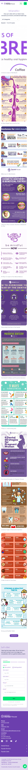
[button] (14, 745)
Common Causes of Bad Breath (9, 72)
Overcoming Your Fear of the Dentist (10, 327)
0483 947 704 (5, 727)
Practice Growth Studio (14, 767)
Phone (5, 683)
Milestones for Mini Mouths (8, 174)
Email (4, 689)
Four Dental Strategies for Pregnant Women (12, 479)
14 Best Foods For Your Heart (8, 580)
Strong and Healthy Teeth (8, 631)
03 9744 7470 (5, 722)
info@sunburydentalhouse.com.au (10, 731)
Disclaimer (4, 762)
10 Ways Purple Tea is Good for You (10, 123)
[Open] (2, 3)
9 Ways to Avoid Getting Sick (8, 428)
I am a (5, 665)
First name (6, 670)
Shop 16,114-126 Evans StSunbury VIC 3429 (6, 736)
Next (14, 698)
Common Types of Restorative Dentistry (11, 529)
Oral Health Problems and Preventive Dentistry (13, 378)
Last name (6, 676)
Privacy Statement (13, 762)
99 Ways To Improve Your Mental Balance (12, 276)
